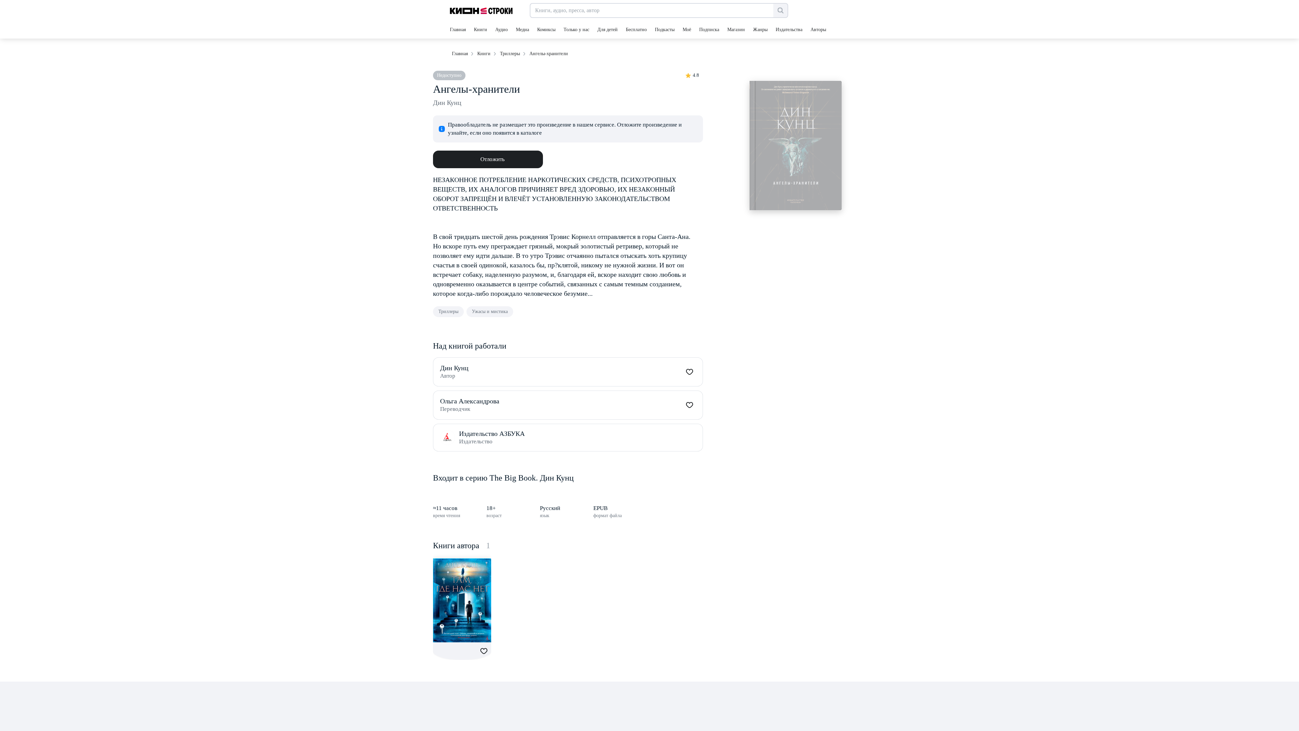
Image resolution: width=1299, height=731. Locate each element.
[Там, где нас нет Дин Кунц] (462, 600)
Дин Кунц (447, 102)
